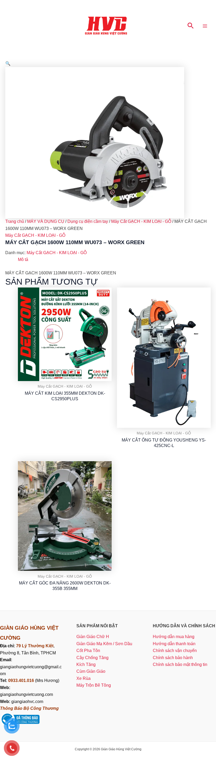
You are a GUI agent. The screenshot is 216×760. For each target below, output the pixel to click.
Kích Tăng (86, 664)
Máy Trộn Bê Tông (93, 685)
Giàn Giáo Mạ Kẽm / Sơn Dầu (104, 643)
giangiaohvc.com (21, 701)
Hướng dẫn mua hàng (173, 636)
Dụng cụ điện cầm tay (87, 221)
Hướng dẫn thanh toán (174, 643)
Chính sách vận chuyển (175, 650)
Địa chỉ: (8, 646)
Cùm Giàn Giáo (90, 671)
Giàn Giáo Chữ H (92, 636)
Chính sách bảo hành (173, 657)
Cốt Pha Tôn (88, 650)
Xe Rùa (83, 678)
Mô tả (23, 259)
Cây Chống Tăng (92, 657)
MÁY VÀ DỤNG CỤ (45, 221)
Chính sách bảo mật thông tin (180, 664)
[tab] (23, 259)
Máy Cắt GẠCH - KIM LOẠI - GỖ (141, 221)
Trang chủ (14, 221)
